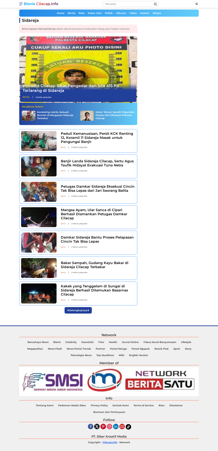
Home (60, 13)
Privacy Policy (99, 405)
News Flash (55, 348)
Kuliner (144, 13)
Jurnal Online (130, 342)
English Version (138, 355)
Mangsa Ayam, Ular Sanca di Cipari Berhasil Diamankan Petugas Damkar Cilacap (94, 214)
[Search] (155, 4)
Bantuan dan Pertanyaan (109, 412)
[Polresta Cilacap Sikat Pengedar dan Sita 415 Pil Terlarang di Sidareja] (78, 69)
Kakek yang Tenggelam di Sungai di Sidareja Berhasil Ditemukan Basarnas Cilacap (94, 290)
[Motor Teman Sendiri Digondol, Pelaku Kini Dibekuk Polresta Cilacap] (87, 116)
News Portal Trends (79, 348)
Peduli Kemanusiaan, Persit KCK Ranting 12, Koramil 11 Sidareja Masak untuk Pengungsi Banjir (97, 138)
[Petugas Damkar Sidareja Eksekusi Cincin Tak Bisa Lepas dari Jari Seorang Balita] (39, 192)
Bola (81, 13)
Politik (109, 13)
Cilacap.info (110, 442)
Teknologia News (81, 355)
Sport (176, 348)
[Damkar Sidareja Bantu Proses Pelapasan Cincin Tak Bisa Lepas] (39, 242)
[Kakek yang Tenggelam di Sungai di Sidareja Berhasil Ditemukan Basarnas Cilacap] (39, 293)
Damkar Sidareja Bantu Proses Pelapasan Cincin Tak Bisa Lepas (97, 239)
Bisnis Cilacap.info (41, 4)
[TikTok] (128, 427)
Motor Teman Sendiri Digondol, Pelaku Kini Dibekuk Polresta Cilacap (115, 115)
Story (188, 348)
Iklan (162, 405)
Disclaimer (176, 405)
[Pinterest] (103, 427)
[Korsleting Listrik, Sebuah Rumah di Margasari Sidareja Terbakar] (28, 116)
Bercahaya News (38, 342)
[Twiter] (97, 427)
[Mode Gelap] (197, 3)
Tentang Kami (44, 405)
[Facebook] (90, 427)
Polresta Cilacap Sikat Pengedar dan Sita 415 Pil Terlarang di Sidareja (71, 88)
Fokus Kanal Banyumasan (160, 342)
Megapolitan (35, 348)
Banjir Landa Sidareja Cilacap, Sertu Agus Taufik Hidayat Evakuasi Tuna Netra (97, 163)
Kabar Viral (95, 13)
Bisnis (57, 342)
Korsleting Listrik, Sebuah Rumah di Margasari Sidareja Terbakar (55, 115)
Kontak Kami (121, 405)
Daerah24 (87, 342)
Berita (71, 13)
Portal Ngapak (141, 348)
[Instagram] (109, 427)
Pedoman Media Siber (72, 405)
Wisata (157, 13)
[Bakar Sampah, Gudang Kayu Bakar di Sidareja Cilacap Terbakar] (39, 268)
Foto (101, 342)
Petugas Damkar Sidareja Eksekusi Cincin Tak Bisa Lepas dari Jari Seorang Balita (98, 188)
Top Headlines (105, 355)
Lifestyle (186, 342)
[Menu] (21, 4)
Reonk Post (161, 348)
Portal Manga (118, 348)
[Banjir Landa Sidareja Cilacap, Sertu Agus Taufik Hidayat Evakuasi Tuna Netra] (39, 166)
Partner (100, 348)
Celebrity (71, 342)
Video (133, 13)
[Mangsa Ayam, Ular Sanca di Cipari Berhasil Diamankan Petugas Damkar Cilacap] (39, 217)
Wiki (121, 355)
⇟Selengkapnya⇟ (78, 310)
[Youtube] (122, 427)
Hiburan (121, 13)
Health (113, 342)
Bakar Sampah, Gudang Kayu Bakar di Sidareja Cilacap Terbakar (94, 265)
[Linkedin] (116, 427)
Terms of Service (144, 405)
